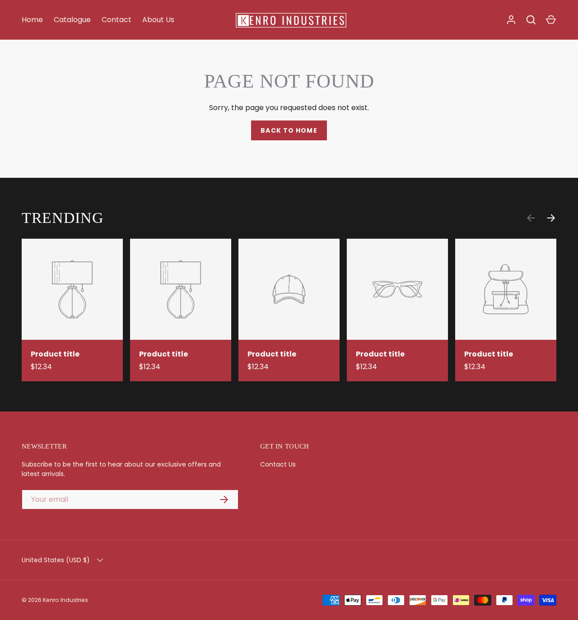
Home (32, 19)
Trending (63, 217)
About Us (158, 19)
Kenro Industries (65, 600)
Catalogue (72, 19)
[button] (551, 20)
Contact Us (278, 464)
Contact (116, 19)
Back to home (289, 130)
